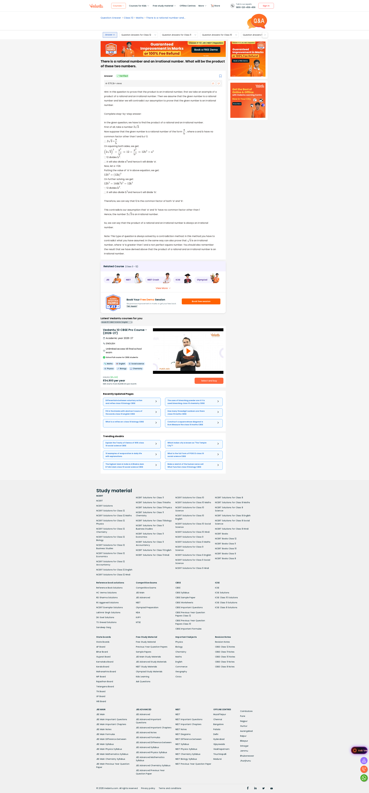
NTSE (138, 622)
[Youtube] (271, 788)
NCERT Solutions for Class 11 (150, 497)
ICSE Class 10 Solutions (226, 597)
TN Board (101, 691)
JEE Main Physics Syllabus (109, 749)
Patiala (216, 729)
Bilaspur (244, 740)
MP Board (101, 676)
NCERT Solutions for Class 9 (189, 536)
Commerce (181, 666)
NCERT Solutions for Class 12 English (114, 569)
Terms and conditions (170, 788)
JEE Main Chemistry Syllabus (110, 759)
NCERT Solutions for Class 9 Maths (192, 541)
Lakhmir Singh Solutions (108, 612)
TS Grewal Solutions (106, 622)
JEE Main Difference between (111, 739)
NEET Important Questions (188, 719)
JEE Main (140, 592)
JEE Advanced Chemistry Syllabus (153, 765)
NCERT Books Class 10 (226, 548)
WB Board (101, 701)
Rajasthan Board (104, 681)
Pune (242, 716)
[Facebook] (247, 788)
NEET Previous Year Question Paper (193, 763)
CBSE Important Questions (189, 607)
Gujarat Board (103, 656)
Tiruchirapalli (219, 754)
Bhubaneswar (247, 755)
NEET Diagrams (183, 734)
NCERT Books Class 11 (225, 543)
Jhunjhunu (245, 760)
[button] (112, 280)
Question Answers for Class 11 (176, 34)
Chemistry (180, 651)
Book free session (201, 301)
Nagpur (243, 721)
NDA (138, 612)
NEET (138, 602)
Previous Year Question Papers (151, 646)
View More (162, 288)
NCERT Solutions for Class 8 (229, 497)
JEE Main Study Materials (148, 656)
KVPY (138, 617)
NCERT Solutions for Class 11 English (153, 550)
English (178, 661)
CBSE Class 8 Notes (225, 666)
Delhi (215, 734)
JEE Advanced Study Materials (151, 661)
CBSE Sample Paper (185, 597)
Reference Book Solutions (109, 587)
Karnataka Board (104, 661)
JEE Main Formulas (105, 734)
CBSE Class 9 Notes (225, 661)
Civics (178, 676)
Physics (179, 641)
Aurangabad (246, 731)
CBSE (177, 587)
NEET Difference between (188, 739)
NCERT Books (221, 533)
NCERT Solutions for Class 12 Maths (114, 515)
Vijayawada (219, 744)
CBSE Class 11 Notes (225, 651)
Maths (139, 18)
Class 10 (128, 18)
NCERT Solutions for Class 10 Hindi (192, 532)
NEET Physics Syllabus (186, 749)
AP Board (100, 646)
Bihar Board (102, 651)
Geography (181, 671)
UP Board (100, 696)
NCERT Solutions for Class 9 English (193, 555)
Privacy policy (148, 788)
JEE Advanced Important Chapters (153, 727)
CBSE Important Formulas (188, 628)
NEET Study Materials (146, 666)
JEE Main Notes (103, 729)
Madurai (217, 759)
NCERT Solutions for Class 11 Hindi (152, 555)
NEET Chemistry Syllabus (187, 754)
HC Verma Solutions (106, 592)
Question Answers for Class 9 (257, 34)
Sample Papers (143, 651)
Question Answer (111, 18)
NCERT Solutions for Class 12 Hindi (113, 574)
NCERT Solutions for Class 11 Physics (154, 507)
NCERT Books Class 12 (226, 538)
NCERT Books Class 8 (225, 558)
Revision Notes (222, 641)
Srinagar (244, 745)
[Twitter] (263, 788)
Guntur (243, 726)
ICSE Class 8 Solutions (226, 607)
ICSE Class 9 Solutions (226, 602)
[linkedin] (255, 788)
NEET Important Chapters (188, 724)
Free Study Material (146, 641)
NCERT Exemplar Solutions (109, 607)
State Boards (102, 641)
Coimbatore (246, 711)
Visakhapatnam (221, 749)
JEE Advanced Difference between (154, 742)
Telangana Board (105, 686)
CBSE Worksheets (184, 602)
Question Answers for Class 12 (136, 34)
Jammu (244, 750)
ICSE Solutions (222, 592)
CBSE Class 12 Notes (225, 646)
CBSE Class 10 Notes (225, 656)
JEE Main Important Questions (111, 719)
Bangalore (218, 724)
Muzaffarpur (219, 714)
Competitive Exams (146, 587)
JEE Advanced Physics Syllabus (151, 752)
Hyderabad (219, 739)
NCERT (99, 500)
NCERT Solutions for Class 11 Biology (154, 520)
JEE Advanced (143, 597)
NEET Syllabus (182, 744)
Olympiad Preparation (147, 607)
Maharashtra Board (106, 671)
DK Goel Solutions (105, 617)
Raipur (243, 736)
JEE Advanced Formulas (148, 737)
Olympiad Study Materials (149, 671)
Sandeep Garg (103, 627)
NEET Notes (181, 729)
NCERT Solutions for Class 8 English (233, 515)
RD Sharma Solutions (107, 597)
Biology (179, 646)
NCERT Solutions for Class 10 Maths (193, 502)
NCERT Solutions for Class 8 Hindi (232, 528)
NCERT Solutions (104, 505)
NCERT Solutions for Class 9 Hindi (192, 568)
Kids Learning (142, 676)
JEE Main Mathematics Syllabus (112, 754)
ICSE (217, 587)
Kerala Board (102, 666)
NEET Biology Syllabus (186, 759)
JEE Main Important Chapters (111, 724)
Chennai (217, 719)
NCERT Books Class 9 (225, 553)
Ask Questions (143, 681)
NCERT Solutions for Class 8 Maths (232, 502)
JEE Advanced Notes (146, 732)
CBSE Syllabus (182, 592)
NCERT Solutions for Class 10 (189, 497)
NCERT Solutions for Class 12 (110, 510)
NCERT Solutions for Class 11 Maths (153, 502)
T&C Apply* (132, 306)
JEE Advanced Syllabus (147, 747)
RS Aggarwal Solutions (107, 602)
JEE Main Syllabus (105, 744)
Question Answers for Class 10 (217, 34)
